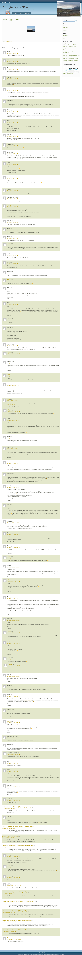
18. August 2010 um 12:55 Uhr (14, 666)
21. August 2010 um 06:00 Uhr (13, 711)
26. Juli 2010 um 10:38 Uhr (12, 178)
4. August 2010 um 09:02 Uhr (13, 385)
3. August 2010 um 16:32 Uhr (13, 376)
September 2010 (66, 35)
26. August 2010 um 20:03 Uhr (13, 818)
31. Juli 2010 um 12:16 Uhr (12, 329)
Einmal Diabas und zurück (68, 61)
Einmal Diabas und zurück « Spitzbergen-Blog (14, 892)
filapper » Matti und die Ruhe (10, 836)
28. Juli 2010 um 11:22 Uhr (12, 222)
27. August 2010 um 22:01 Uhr (8, 828)
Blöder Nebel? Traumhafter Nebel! (69, 44)
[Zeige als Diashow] (31, 35)
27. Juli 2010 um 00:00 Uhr (12, 207)
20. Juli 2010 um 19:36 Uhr (12, 111)
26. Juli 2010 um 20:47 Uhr (12, 198)
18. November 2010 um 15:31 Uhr (9, 922)
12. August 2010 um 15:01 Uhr (14, 354)
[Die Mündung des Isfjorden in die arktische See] (31, 29)
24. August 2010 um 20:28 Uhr (13, 763)
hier (13, 379)
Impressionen (27, 13)
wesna (8, 374)
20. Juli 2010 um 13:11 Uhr (12, 102)
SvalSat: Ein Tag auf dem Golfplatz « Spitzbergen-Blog (16, 807)
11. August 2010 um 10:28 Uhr (13, 475)
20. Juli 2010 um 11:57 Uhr (12, 78)
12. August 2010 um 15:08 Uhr (13, 522)
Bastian (9, 279)
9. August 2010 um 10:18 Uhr (13, 438)
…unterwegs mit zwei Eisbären (28, 9)
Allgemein (15, 13)
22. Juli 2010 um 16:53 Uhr (12, 122)
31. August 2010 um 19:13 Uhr (13, 877)
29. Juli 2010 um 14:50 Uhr (12, 281)
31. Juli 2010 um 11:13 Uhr (13, 320)
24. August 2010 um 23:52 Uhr (13, 800)
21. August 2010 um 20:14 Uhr (13, 738)
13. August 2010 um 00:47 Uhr (13, 534)
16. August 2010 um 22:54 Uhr (13, 643)
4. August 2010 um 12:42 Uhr (13, 400)
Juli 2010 (64, 38)
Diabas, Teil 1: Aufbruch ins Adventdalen (70, 60)
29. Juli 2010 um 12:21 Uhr (12, 273)
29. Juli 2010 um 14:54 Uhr (13, 245)
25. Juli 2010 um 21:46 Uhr (12, 164)
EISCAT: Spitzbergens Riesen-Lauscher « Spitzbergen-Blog (18, 826)
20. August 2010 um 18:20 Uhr (13, 687)
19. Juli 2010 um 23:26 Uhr (12, 61)
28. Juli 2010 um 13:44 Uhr (12, 238)
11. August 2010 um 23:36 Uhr (13, 506)
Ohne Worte (66, 28)
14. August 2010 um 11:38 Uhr (14, 558)
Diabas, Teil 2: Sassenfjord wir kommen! (70, 58)
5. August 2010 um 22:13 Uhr (13, 420)
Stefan (9, 243)
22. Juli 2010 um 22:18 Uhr (12, 145)
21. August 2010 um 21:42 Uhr (13, 746)
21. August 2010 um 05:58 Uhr (13, 696)
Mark (8, 384)
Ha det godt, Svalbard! (67, 43)
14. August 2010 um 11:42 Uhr (14, 411)
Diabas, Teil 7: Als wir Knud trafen (69, 46)
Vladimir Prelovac (46, 954)
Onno (8, 938)
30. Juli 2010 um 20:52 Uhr (12, 289)
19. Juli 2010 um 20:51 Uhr (12, 53)
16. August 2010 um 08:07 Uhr (13, 620)
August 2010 (65, 36)
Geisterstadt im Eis (28, 700)
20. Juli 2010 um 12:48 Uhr (12, 90)
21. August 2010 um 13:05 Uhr (13, 722)
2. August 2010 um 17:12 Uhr (13, 363)
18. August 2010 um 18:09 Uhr (13, 676)
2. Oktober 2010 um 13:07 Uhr (8, 903)
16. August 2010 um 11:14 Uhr (14, 581)
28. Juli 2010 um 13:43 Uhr (12, 230)
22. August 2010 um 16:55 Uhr (14, 754)
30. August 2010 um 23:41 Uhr (8, 847)
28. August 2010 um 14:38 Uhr (8, 837)
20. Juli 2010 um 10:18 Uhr (12, 69)
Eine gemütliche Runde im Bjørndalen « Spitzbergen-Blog (17, 845)
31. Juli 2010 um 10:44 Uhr (12, 304)
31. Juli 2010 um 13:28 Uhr (12, 345)
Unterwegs (21, 13)
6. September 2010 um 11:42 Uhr (14, 885)
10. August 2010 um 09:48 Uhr (13, 463)
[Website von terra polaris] (71, 72)
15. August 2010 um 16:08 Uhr (13, 598)
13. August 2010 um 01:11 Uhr (13, 547)
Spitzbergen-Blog (16, 6)
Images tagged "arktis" (11, 19)
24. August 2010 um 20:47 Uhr (13, 771)
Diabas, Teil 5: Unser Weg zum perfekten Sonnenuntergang (70, 51)
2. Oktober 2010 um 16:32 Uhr (8, 912)
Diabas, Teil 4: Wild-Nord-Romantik (70, 54)
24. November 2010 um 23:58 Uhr (14, 939)
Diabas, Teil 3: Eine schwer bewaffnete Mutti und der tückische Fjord (71, 56)
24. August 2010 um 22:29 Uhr (13, 786)
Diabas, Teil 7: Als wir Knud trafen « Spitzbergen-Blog (16, 920)
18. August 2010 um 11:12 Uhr (14, 659)
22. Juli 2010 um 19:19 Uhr (12, 136)
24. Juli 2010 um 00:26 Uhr (12, 153)
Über (9, 2)
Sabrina (9, 205)
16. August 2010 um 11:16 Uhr (14, 633)
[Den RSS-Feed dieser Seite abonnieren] (7, 12)
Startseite (4, 2)
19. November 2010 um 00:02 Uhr (9, 931)
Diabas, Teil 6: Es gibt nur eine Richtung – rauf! (71, 48)
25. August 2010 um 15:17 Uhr (8, 808)
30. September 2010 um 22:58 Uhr (9, 893)
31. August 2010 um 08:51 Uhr (13, 856)
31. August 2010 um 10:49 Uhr (14, 867)
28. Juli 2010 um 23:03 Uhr (12, 263)
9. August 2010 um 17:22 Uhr (13, 449)
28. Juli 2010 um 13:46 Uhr (12, 255)
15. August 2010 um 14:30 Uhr (13, 567)
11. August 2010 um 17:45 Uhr (13, 487)
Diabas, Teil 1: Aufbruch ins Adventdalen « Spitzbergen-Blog (18, 901)
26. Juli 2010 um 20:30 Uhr (12, 190)
